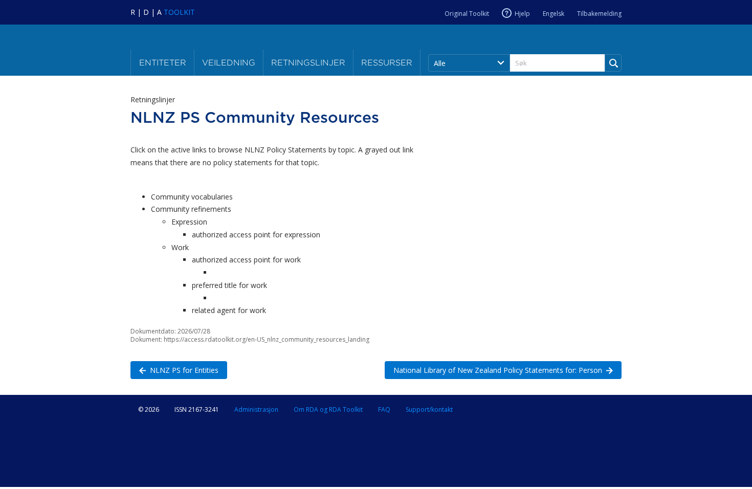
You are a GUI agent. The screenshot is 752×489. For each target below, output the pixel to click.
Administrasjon (256, 409)
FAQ (384, 409)
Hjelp (522, 13)
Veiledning (228, 62)
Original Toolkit (467, 13)
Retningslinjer (308, 62)
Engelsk (553, 13)
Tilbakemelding (599, 13)
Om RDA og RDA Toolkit (328, 409)
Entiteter (162, 62)
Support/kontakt (429, 409)
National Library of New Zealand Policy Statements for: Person (493, 370)
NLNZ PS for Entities (174, 370)
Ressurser (386, 62)
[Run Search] (613, 63)
